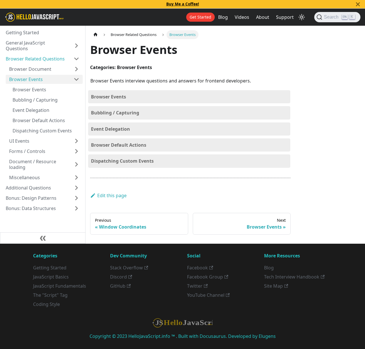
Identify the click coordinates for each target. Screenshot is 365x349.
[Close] (358, 4)
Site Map (273, 286)
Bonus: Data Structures (31, 208)
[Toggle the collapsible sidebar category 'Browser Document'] (76, 69)
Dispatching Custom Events (42, 131)
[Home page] (95, 34)
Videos (242, 17)
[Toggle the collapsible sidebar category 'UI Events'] (76, 141)
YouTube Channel (205, 295)
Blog (223, 17)
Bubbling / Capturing (35, 100)
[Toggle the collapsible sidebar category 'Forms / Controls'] (76, 151)
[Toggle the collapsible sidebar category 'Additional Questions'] (76, 187)
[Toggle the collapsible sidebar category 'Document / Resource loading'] (76, 164)
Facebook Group (205, 277)
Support (285, 17)
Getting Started (22, 32)
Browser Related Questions (35, 59)
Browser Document (30, 69)
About (262, 17)
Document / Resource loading (32, 164)
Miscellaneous (24, 177)
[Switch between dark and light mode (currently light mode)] (301, 17)
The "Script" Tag (50, 295)
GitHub (117, 286)
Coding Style (46, 304)
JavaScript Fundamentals (59, 286)
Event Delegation (31, 110)
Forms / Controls (27, 151)
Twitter (194, 286)
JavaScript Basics (51, 277)
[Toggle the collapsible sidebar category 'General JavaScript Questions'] (76, 45)
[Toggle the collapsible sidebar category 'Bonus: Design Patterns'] (76, 198)
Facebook (197, 268)
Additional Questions (28, 188)
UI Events (19, 141)
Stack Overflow (126, 268)
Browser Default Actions (39, 120)
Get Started (200, 17)
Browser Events (26, 79)
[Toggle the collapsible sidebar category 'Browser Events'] (76, 79)
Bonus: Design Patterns (31, 198)
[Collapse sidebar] (43, 238)
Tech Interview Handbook (291, 277)
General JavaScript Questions (25, 46)
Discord (118, 277)
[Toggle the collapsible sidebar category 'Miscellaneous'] (76, 177)
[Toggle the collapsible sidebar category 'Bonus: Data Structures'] (76, 208)
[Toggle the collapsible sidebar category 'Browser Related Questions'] (76, 58)
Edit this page (112, 195)
